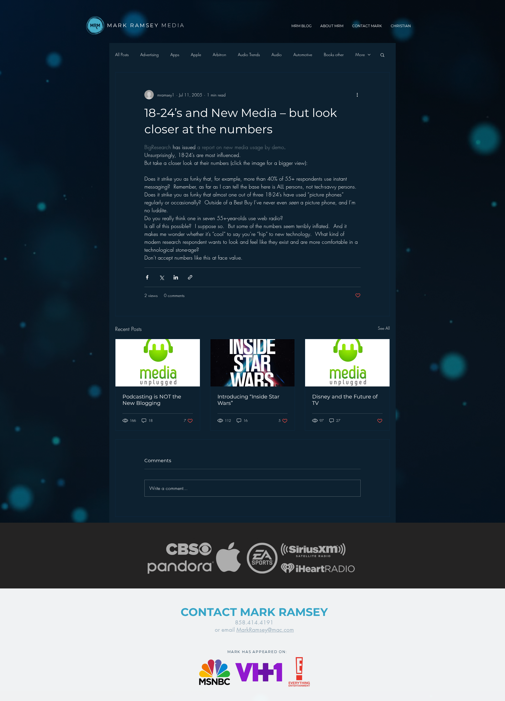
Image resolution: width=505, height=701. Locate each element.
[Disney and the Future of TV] (347, 362)
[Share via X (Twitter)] (161, 277)
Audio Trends (249, 54)
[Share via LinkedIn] (176, 277)
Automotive (302, 54)
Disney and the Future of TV (345, 399)
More (360, 54)
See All (384, 328)
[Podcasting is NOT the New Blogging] (157, 362)
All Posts (122, 54)
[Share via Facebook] (147, 277)
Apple (196, 54)
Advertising (149, 54)
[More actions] (357, 94)
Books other (334, 54)
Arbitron (219, 54)
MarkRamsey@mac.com (265, 629)
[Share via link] (190, 277)
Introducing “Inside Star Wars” (248, 399)
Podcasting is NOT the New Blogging (151, 399)
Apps (174, 54)
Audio (276, 54)
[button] (382, 54)
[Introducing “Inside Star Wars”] (252, 362)
